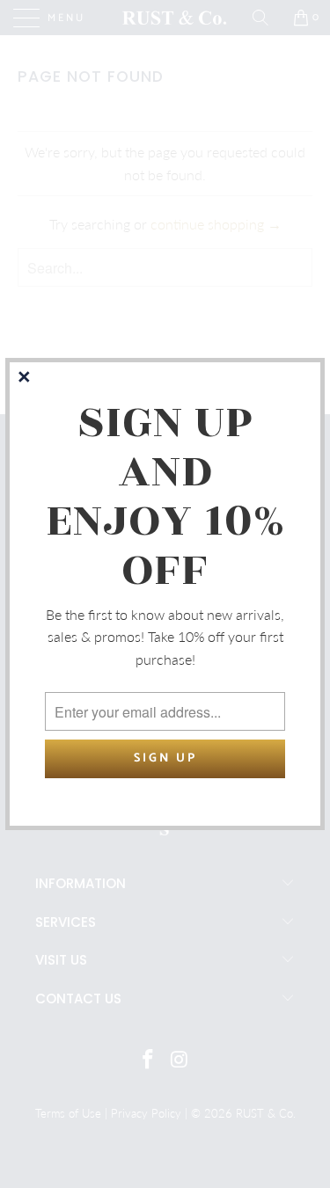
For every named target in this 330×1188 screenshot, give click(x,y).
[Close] (25, 378)
